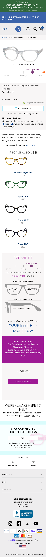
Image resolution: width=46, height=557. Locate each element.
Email (33, 465)
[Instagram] (10, 526)
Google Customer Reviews (35, 103)
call (11, 124)
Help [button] (4, 482)
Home (4, 38)
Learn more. (30, 145)
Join (23, 437)
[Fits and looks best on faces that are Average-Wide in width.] (23, 76)
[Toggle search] (35, 29)
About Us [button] (6, 489)
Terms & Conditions (20, 445)
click (27, 415)
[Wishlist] (28, 29)
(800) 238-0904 (13, 465)
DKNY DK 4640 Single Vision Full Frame (22, 38)
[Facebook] (19, 526)
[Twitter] (27, 526)
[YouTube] (36, 526)
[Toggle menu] (5, 29)
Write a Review (8, 92)
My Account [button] (8, 474)
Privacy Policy (31, 443)
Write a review (23, 381)
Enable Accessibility (23, 2)
